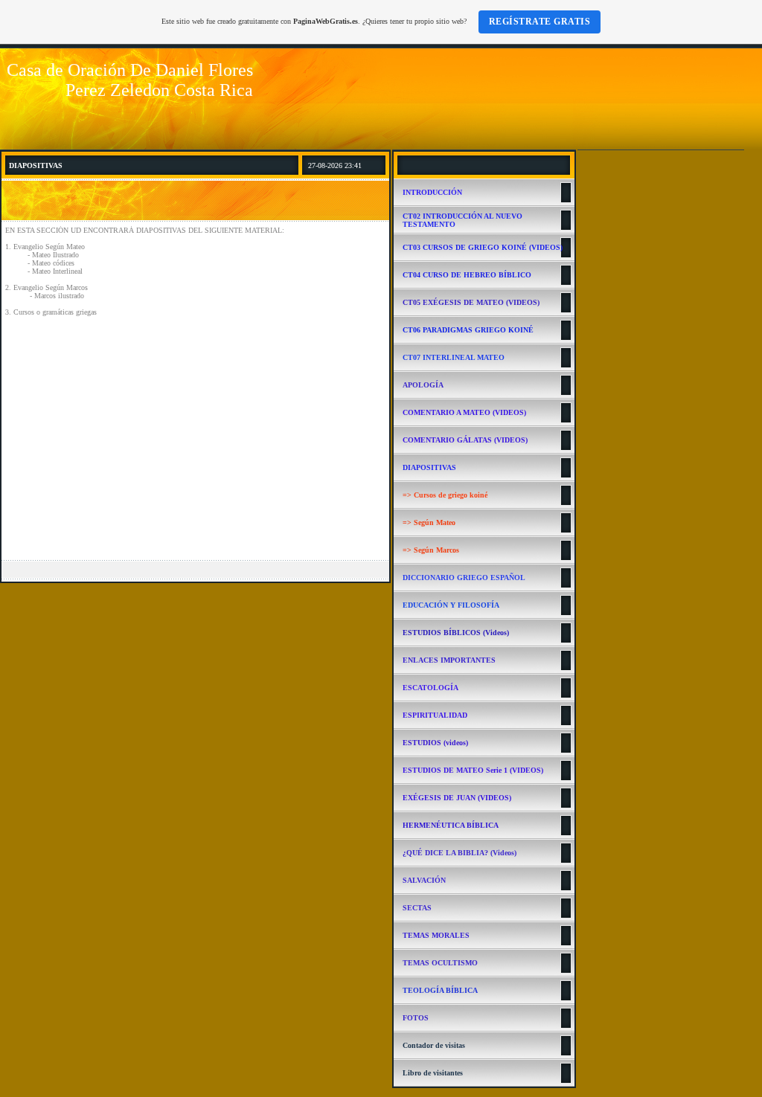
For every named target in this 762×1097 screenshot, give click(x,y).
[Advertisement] (195, 444)
